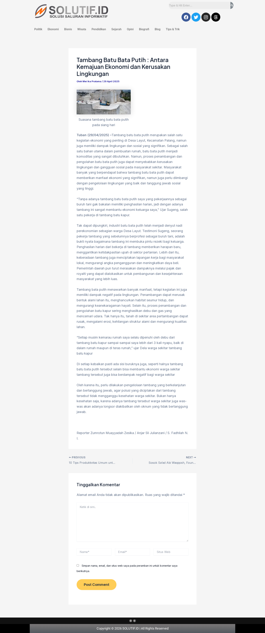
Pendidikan (99, 29)
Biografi (144, 29)
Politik (38, 29)
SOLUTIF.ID (131, 628)
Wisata (81, 29)
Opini (130, 29)
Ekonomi (53, 29)
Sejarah (116, 29)
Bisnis (68, 29)
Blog (157, 29)
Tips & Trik (173, 29)
